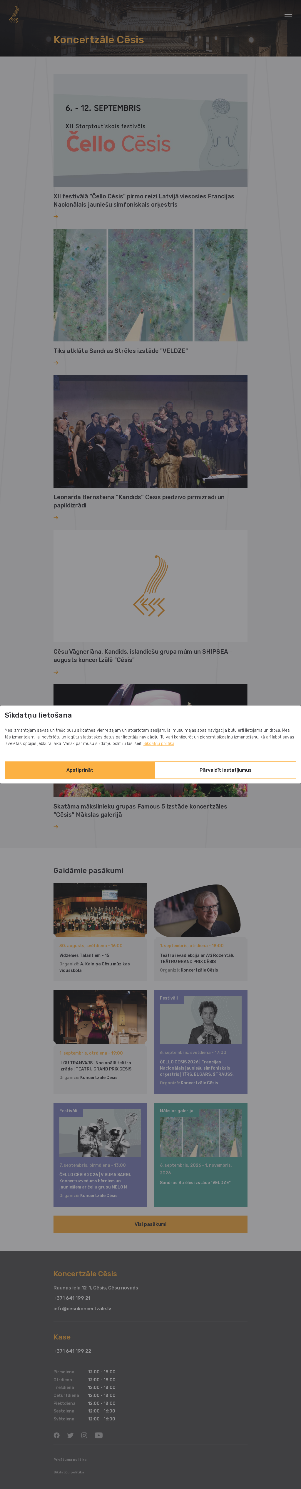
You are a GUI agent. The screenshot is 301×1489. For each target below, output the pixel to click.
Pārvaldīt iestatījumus (226, 770)
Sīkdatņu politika (158, 743)
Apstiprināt (79, 770)
